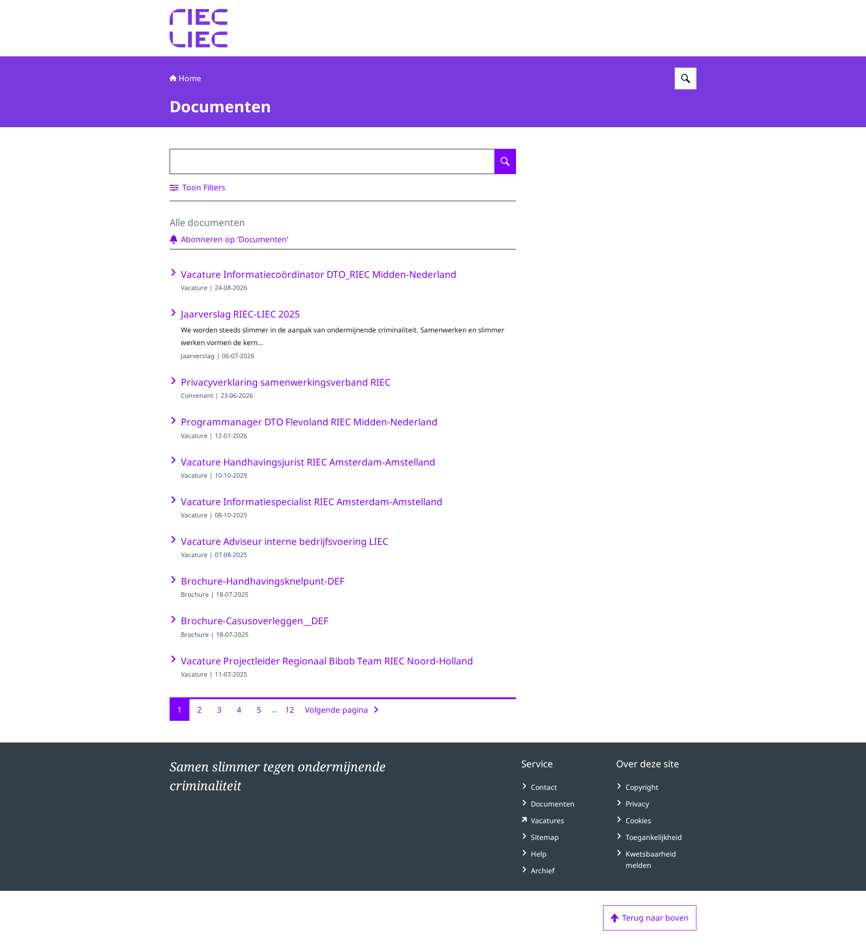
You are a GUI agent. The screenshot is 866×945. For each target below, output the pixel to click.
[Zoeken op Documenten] (505, 161)
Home (190, 78)
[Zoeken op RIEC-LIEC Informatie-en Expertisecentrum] (685, 78)
